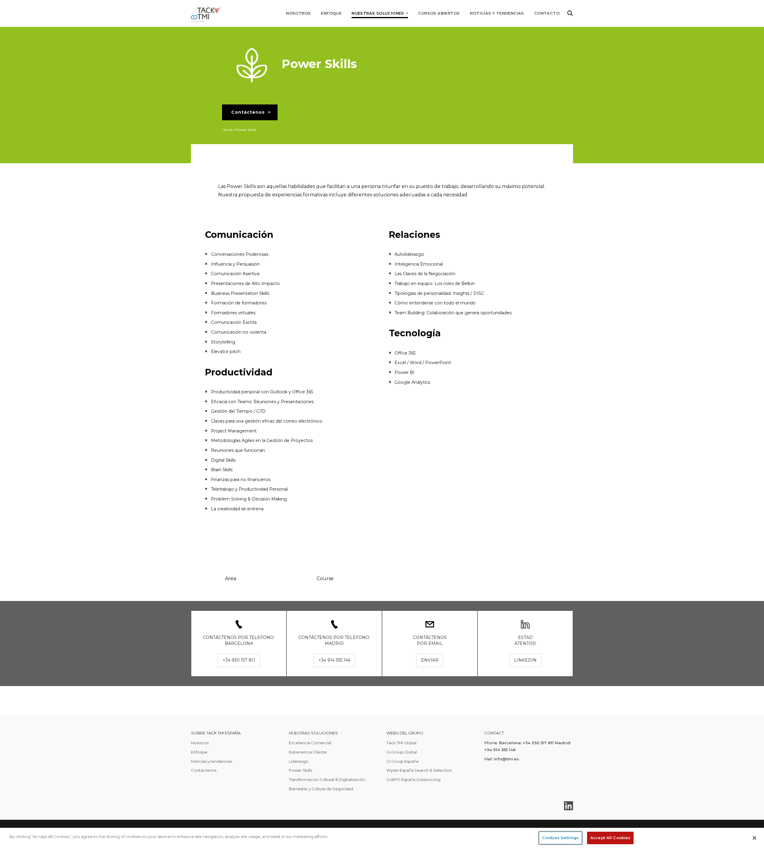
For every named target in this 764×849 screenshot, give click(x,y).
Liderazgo (298, 761)
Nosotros (298, 13)
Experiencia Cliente (308, 752)
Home (227, 129)
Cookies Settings (560, 837)
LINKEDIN (525, 660)
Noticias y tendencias (211, 761)
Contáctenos (248, 112)
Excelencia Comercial (310, 742)
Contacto (547, 13)
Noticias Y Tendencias (497, 13)
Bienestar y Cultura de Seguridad (321, 788)
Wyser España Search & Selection (419, 770)
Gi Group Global (401, 752)
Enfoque (331, 13)
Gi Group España (402, 761)
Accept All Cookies (610, 837)
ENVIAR (429, 660)
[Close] (754, 838)
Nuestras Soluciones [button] (378, 13)
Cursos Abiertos (439, 13)
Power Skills (300, 770)
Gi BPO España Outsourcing (413, 779)
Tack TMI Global (401, 742)
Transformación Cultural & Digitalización (327, 779)
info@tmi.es (506, 758)
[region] (382, 838)
